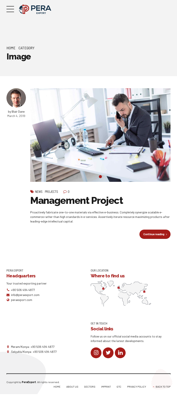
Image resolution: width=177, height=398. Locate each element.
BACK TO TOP (163, 386)
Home (11, 47)
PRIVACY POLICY (136, 386)
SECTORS (89, 386)
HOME (57, 386)
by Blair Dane (16, 111)
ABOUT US (72, 386)
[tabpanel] (100, 135)
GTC (119, 386)
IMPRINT (106, 386)
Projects (51, 191)
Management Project (76, 200)
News (39, 191)
